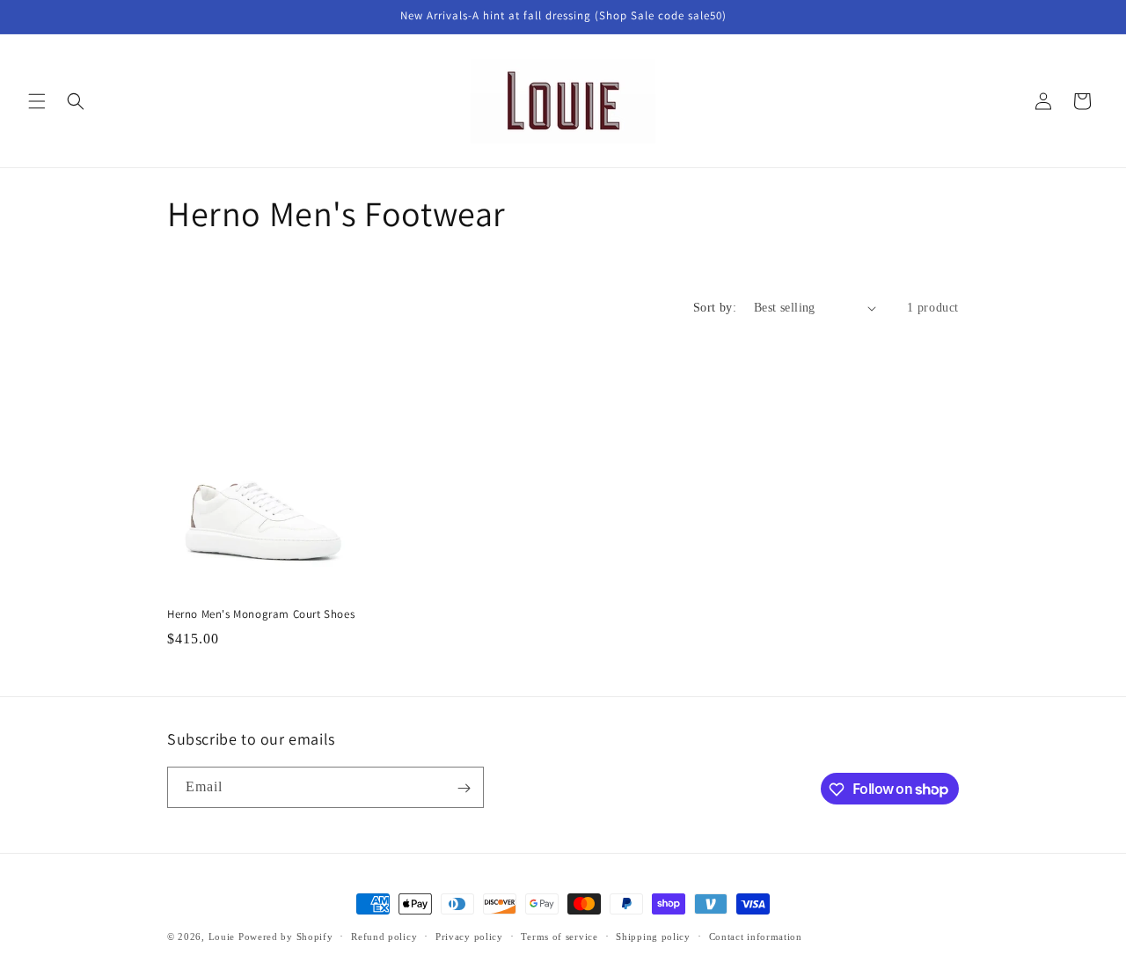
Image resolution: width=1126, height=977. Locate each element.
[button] (37, 101)
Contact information (755, 935)
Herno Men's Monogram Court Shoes (261, 614)
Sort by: (714, 307)
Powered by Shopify (285, 936)
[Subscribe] (463, 788)
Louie (222, 936)
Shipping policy (653, 935)
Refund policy (384, 935)
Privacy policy (469, 935)
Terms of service (559, 935)
